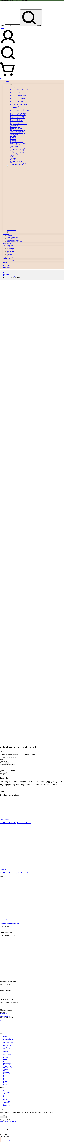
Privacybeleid (3, 1020)
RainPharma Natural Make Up (18, 95)
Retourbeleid (6, 1097)
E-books (5, 1057)
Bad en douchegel (15, 106)
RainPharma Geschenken (16, 101)
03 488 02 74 (3, 1013)
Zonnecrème (13, 88)
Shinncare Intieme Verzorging (18, 143)
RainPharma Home (15, 100)
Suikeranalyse (7, 1044)
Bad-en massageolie (15, 127)
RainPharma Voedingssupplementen (19, 91)
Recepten (5, 1056)
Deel (1, 766)
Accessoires (13, 140)
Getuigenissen (7, 1054)
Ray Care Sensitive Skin (16, 142)
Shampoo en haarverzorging (17, 128)
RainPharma (6, 1050)
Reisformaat (13, 137)
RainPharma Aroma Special (17, 97)
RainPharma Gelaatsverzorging (18, 94)
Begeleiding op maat (8, 1039)
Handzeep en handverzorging (18, 133)
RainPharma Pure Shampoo (10, 923)
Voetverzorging (14, 134)
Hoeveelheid (3, 761)
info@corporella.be (5, 1016)
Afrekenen (6, 1094)
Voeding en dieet (7, 1041)
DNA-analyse (7, 1045)
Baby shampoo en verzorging (18, 130)
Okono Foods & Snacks (16, 145)
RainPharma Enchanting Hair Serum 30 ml (15, 873)
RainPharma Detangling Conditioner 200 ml (15, 823)
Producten (6, 274)
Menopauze (6, 1047)
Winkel (5, 1091)
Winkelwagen (7, 1092)
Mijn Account (7, 1095)
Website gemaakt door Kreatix (8, 1121)
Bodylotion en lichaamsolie (17, 131)
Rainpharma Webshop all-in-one (18, 104)
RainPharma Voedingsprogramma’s (19, 89)
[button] (35, 231)
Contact (5, 1059)
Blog (4, 1053)
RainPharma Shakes (15, 92)
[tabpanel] (32, 784)
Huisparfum (13, 136)
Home (5, 273)
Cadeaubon (13, 139)
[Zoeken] (32, 53)
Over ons (5, 1051)
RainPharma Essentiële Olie (17, 98)
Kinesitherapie (7, 1038)
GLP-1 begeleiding (8, 1042)
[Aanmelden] (8, 44)
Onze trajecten (7, 1048)
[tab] (32, 772)
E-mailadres (3, 1115)
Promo (12, 103)
